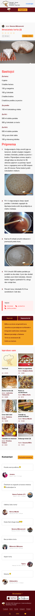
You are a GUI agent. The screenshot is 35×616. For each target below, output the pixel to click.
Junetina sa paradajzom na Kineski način (17, 327)
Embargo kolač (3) (25, 435)
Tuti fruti (9, 363)
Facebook (5, 609)
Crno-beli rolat (9, 411)
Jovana (12, 474)
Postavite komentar (25, 457)
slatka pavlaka (11, 308)
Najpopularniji (25, 318)
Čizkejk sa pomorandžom (25, 411)
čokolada (10, 306)
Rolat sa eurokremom (25, 387)
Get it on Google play (23, 598)
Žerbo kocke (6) (9, 387)
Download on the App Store (12, 598)
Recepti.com (3, 604)
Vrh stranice (16, 593)
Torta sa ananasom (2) (12, 337)
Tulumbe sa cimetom (9, 435)
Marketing (8, 604)
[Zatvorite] (1, 3)
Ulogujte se (22, 9)
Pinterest (28, 609)
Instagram (22, 609)
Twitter (11, 609)
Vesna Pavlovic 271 (19, 494)
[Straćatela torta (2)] (18, 184)
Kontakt (14, 604)
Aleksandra (13, 581)
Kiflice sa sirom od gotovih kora (15, 324)
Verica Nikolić (14, 511)
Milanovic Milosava (16, 546)
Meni (17, 613)
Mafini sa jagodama (25, 363)
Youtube (16, 609)
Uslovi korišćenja (26, 603)
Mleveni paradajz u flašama (14, 334)
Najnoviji (9, 318)
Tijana (23, 564)
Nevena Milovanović (17, 26)
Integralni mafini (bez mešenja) (15, 331)
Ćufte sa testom (10, 341)
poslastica (21, 306)
